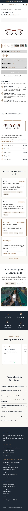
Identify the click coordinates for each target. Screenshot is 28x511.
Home (2, 9)
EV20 (12, 283)
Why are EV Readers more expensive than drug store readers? (11, 412)
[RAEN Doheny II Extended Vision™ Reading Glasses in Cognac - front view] (3, 46)
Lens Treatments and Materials (10, 474)
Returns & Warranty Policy (9, 486)
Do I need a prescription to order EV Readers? (13, 396)
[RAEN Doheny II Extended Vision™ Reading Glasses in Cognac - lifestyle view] (17, 46)
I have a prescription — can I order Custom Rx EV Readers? (13, 400)
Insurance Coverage (7, 476)
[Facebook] (6, 500)
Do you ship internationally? (8, 420)
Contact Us (5, 496)
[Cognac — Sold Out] (3, 55)
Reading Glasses (7, 455)
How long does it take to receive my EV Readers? (11, 391)
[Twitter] (16, 500)
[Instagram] (8, 500)
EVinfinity (19, 283)
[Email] (3, 500)
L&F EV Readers (8, 9)
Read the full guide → (14, 258)
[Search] (23, 5)
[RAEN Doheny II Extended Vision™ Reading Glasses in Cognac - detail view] (13, 46)
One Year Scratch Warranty (9, 484)
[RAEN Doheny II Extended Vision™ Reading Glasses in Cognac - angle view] (8, 46)
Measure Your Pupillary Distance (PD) (11, 462)
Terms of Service (7, 491)
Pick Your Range (6, 465)
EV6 (7, 283)
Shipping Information (7, 489)
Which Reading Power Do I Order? (11, 467)
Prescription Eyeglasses (8, 450)
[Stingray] (6, 55)
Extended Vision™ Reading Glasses (11, 448)
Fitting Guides (6, 472)
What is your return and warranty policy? (11, 417)
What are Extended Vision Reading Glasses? (12, 386)
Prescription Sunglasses (8, 452)
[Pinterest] (14, 500)
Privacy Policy (6, 493)
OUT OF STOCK (14, 72)
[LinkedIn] (11, 500)
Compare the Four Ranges (9, 469)
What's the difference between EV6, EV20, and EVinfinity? (12, 406)
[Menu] (2, 5)
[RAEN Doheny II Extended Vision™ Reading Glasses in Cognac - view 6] (22, 46)
